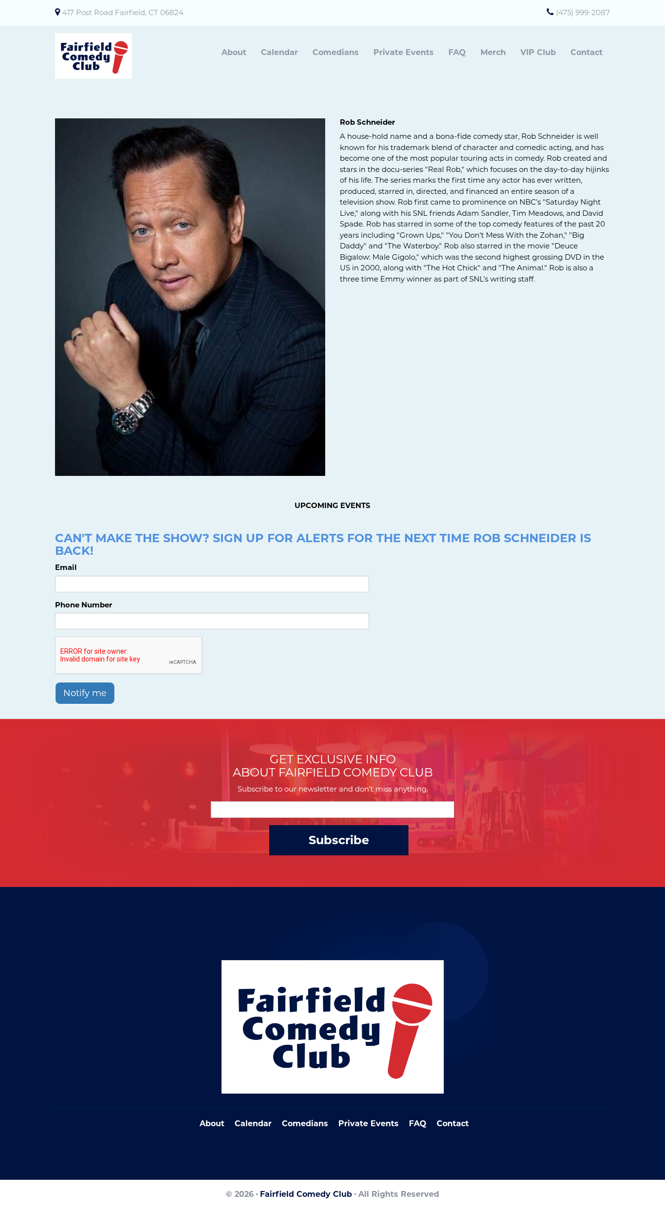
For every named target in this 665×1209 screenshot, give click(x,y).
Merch (493, 52)
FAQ (457, 52)
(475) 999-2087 (583, 12)
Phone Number (83, 604)
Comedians (336, 52)
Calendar (279, 52)
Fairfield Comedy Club (306, 1194)
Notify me (85, 693)
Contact (587, 52)
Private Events (403, 52)
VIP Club (538, 52)
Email (66, 567)
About (234, 52)
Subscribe (339, 840)
